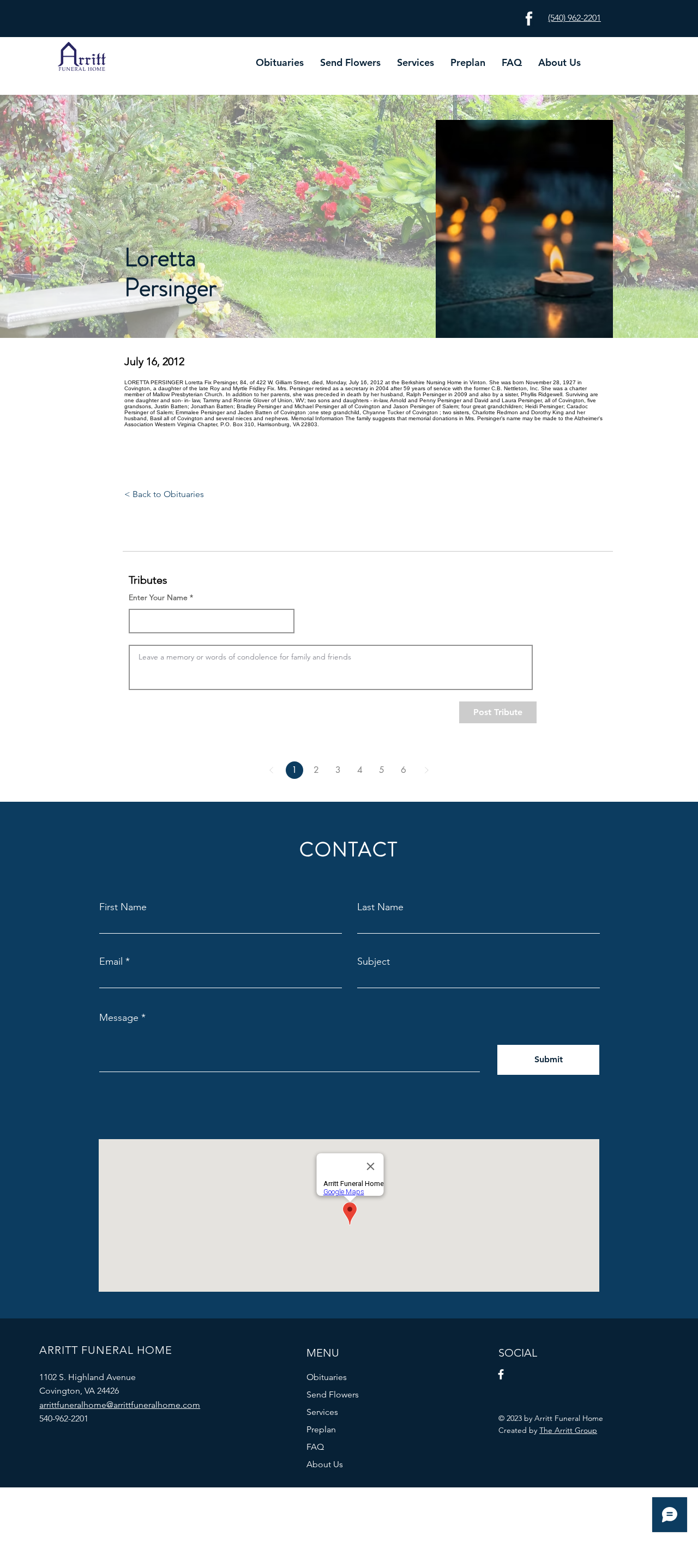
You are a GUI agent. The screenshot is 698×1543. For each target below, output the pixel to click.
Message (119, 1017)
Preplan (321, 1429)
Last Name (380, 907)
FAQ (315, 1447)
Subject (373, 961)
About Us (324, 1464)
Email (111, 961)
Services (322, 1412)
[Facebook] (501, 1374)
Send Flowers (332, 1394)
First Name (123, 907)
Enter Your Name (158, 597)
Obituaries (326, 1377)
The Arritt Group (568, 1430)
